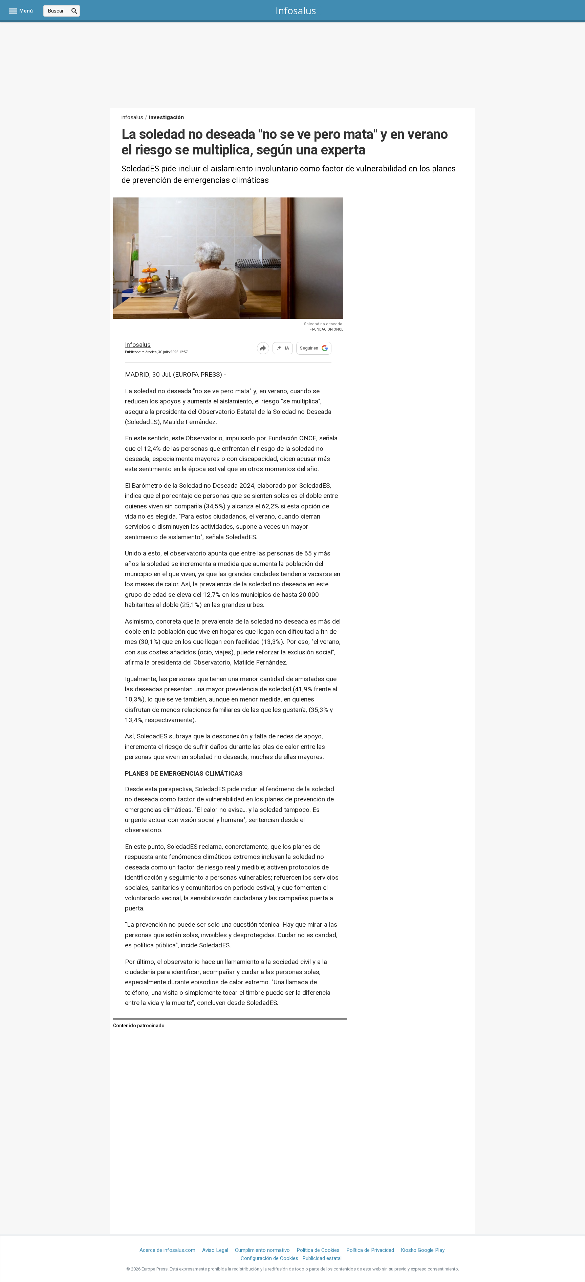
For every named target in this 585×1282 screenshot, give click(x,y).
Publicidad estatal (322, 1258)
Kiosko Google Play (423, 1250)
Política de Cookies (318, 1250)
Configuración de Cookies (269, 1258)
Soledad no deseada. (323, 324)
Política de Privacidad (370, 1250)
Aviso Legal (215, 1250)
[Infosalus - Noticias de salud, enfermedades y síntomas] (296, 10)
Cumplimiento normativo (262, 1250)
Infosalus (138, 345)
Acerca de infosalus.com (167, 1250)
